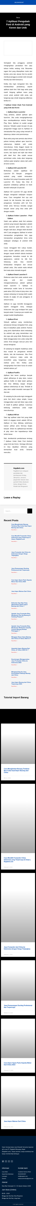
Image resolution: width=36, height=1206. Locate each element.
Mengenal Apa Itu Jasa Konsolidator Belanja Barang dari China (20, 673)
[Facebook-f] (9, 1161)
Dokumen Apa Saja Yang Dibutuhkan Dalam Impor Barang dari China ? (19, 604)
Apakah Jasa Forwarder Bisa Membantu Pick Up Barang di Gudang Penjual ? (20, 615)
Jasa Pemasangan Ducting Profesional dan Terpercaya (20, 569)
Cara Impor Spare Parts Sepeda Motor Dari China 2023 (21, 580)
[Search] (29, 511)
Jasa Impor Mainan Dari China (21, 591)
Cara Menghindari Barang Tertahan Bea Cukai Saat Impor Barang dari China (21, 526)
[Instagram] (6, 1161)
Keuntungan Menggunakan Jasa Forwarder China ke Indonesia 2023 (20, 660)
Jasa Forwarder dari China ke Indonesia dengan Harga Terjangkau (21, 553)
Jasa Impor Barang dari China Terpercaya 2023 (21, 683)
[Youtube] (12, 1161)
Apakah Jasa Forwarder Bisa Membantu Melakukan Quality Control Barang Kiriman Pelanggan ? (21, 628)
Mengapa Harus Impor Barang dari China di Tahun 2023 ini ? (21, 637)
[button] (33, 9)
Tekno (18, 17)
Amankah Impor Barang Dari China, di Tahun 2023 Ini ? (20, 649)
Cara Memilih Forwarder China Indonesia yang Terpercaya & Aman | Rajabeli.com (21, 537)
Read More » (14, 529)
